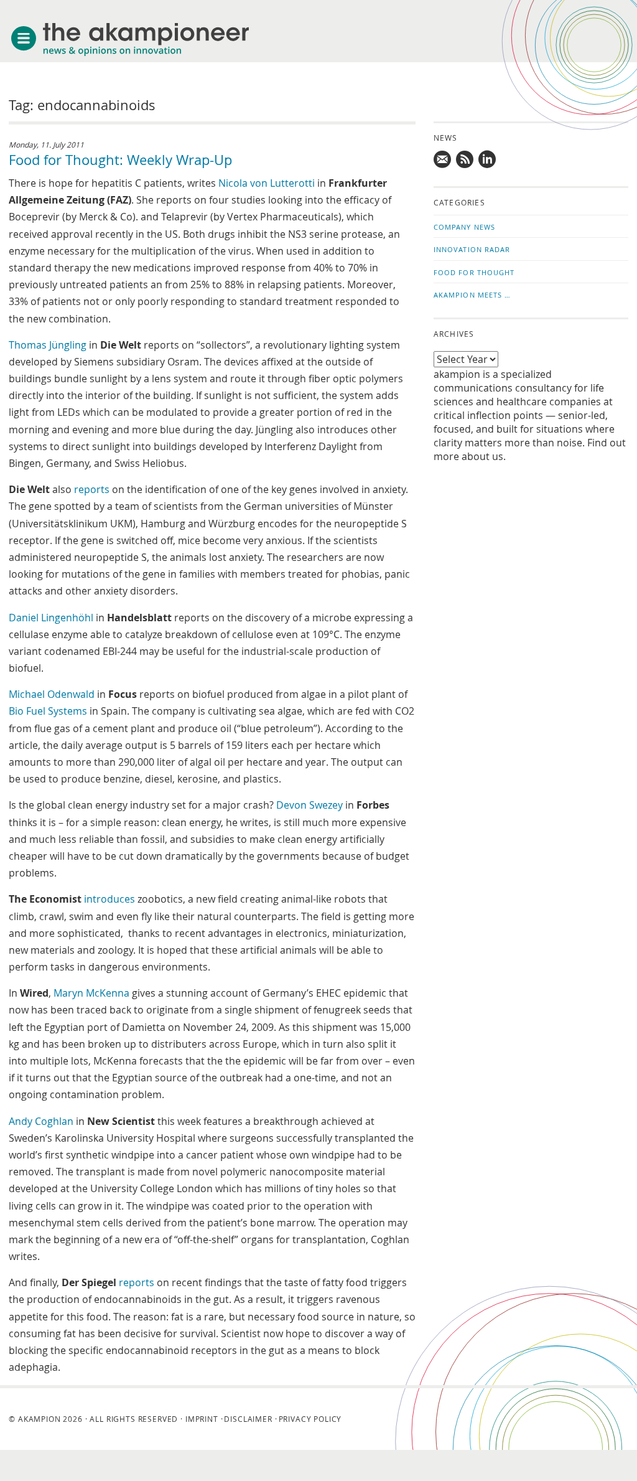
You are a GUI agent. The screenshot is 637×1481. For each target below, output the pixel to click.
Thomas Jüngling (47, 345)
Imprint (201, 1419)
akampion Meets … (472, 294)
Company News (464, 227)
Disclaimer (248, 1419)
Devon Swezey (309, 805)
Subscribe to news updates (465, 159)
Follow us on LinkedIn (487, 159)
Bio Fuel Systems (48, 711)
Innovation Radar (472, 249)
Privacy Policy (310, 1419)
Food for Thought (474, 272)
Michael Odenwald (52, 694)
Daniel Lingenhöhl (51, 617)
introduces (109, 899)
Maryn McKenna (91, 993)
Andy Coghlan (41, 1121)
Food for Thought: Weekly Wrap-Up (120, 160)
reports (91, 489)
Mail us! (443, 159)
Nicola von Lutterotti (266, 183)
